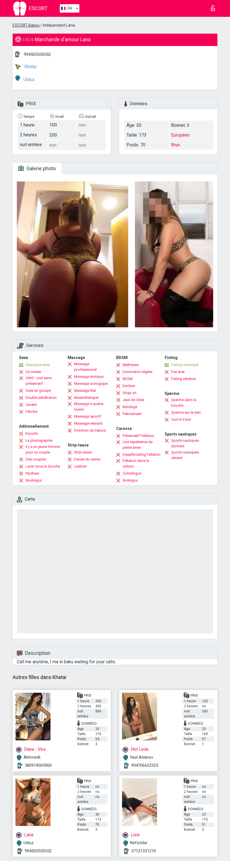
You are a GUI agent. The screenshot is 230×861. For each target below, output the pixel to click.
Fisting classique (185, 365)
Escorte (32, 433)
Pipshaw (32, 473)
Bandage (130, 407)
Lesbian (80, 466)
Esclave (129, 386)
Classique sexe (38, 365)
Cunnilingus (132, 473)
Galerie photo (40, 168)
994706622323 (144, 765)
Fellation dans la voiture (136, 463)
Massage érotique (89, 376)
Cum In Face (181, 419)
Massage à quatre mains (88, 406)
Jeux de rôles (133, 400)
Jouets (31, 404)
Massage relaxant (88, 423)
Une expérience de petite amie (138, 445)
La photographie (39, 440)
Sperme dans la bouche (183, 403)
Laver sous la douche (43, 466)
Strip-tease (83, 452)
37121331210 (143, 850)
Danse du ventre (87, 459)
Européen (180, 135)
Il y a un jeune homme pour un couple (43, 449)
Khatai (29, 66)
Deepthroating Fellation (141, 454)
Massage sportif (87, 416)
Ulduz (28, 79)
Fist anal (178, 372)
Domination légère (137, 372)
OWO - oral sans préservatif (39, 381)
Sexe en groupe (38, 390)
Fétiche (31, 411)
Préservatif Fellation (138, 436)
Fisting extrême (183, 379)
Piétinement (132, 414)
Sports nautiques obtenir (185, 455)
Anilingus (130, 480)
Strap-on (130, 393)
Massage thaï (85, 390)
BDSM (128, 379)
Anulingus (34, 480)
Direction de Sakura (90, 430)
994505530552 (37, 54)
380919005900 (38, 765)
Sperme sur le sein (186, 412)
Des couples (36, 459)
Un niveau (33, 372)
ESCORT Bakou (26, 25)
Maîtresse (131, 365)
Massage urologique (91, 383)
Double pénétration (41, 397)
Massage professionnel (85, 367)
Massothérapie (86, 397)
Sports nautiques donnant (185, 443)
